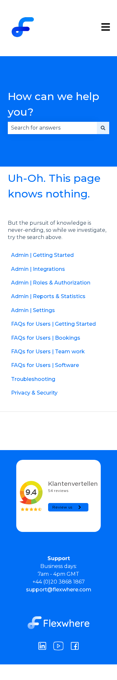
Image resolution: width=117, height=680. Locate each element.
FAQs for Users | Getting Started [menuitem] (53, 324)
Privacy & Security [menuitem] (34, 393)
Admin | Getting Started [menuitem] (42, 255)
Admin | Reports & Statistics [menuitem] (48, 296)
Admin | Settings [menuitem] (33, 310)
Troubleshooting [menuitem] (33, 379)
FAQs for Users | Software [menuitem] (45, 365)
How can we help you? (53, 104)
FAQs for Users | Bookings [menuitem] (45, 338)
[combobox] (52, 128)
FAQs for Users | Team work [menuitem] (48, 351)
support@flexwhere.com (58, 589)
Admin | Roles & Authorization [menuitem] (50, 283)
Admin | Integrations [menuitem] (38, 269)
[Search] (103, 128)
